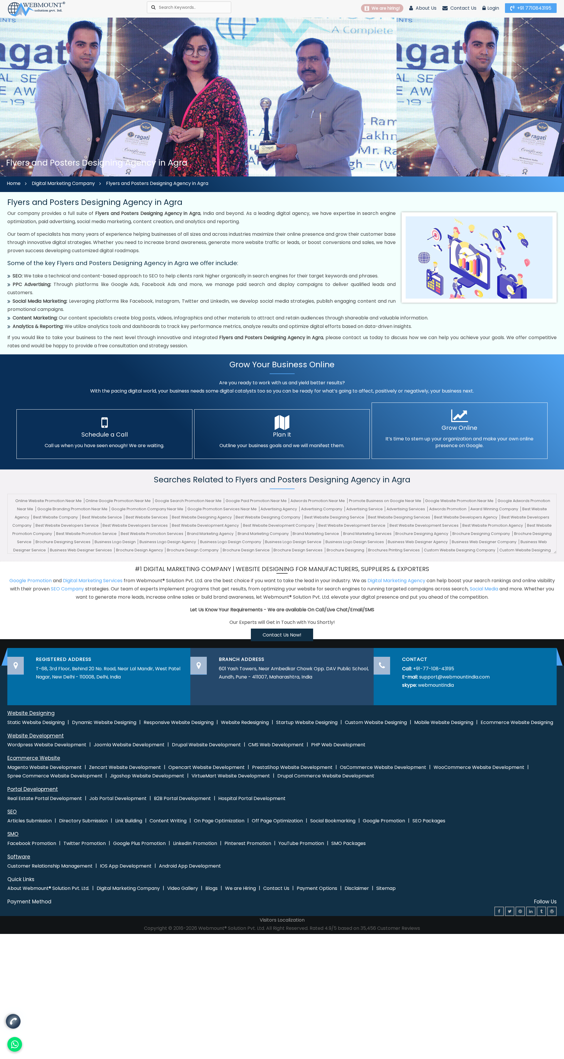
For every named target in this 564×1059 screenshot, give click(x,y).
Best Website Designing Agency (202, 517)
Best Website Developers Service (68, 525)
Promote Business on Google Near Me (385, 500)
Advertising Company (322, 508)
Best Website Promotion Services (152, 533)
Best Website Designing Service (334, 517)
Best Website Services (147, 517)
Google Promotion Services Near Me (222, 508)
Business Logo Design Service (293, 541)
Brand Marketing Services (367, 533)
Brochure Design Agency (140, 550)
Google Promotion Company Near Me (147, 508)
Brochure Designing (346, 550)
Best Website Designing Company (268, 517)
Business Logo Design (116, 541)
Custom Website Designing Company (460, 550)
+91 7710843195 (533, 8)
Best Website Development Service (352, 525)
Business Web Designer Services (81, 550)
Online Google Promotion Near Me (118, 500)
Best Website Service (102, 517)
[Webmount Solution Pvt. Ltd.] (36, 8)
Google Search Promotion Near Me (188, 500)
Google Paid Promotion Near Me (257, 500)
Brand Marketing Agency (210, 533)
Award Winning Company (494, 508)
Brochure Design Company (193, 550)
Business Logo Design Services (355, 541)
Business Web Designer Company (484, 541)
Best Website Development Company (279, 525)
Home (14, 183)
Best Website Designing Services (399, 517)
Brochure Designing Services (63, 541)
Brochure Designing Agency (422, 533)
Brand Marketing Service (316, 533)
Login (493, 8)
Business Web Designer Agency (418, 541)
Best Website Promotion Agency (493, 525)
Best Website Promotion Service (87, 533)
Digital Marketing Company (63, 183)
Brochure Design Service (247, 550)
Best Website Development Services (424, 525)
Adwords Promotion (448, 508)
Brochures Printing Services (394, 550)
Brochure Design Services (298, 550)
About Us (425, 8)
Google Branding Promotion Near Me (72, 508)
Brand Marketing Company (264, 533)
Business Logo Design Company (231, 541)
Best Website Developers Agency (466, 517)
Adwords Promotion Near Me (318, 500)
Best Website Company (56, 517)
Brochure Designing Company (481, 533)
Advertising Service (365, 508)
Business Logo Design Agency (168, 541)
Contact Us (462, 8)
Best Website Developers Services (136, 525)
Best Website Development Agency (206, 525)
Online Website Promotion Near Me (49, 500)
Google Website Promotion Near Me (459, 500)
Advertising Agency (279, 508)
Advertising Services (406, 508)
